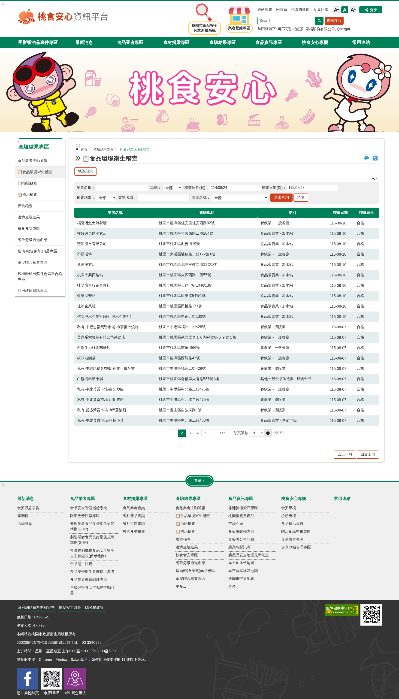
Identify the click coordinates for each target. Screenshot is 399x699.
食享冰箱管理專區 (296, 547)
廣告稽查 (25, 206)
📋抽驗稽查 (27, 183)
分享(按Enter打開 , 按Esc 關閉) (370, 9)
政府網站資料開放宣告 (36, 607)
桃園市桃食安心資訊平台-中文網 (63, 16)
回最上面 (367, 454)
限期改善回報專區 (85, 516)
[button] (268, 433)
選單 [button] (197, 481)
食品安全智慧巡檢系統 (88, 508)
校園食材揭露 (134, 531)
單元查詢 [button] (374, 178)
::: (4, 3)
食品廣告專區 (292, 539)
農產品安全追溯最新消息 (248, 555)
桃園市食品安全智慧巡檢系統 (205, 28)
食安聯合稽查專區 (32, 262)
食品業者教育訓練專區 (88, 579)
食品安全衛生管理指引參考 (92, 572)
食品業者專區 (130, 42)
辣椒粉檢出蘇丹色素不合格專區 (40, 276)
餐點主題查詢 (134, 524)
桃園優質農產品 (241, 516)
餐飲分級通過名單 (32, 240)
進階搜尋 (334, 20)
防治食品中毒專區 (296, 531)
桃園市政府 (300, 10)
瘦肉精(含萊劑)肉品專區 (37, 251)
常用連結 (361, 42)
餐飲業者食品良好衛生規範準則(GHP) (92, 526)
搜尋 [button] (319, 21)
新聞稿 (22, 516)
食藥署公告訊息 (241, 539)
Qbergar (343, 29)
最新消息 (84, 42)
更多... (181, 586)
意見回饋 (321, 10)
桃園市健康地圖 (241, 579)
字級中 (344, 9)
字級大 (353, 9)
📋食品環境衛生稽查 (35, 172)
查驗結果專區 (222, 42)
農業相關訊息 (239, 547)
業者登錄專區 (239, 28)
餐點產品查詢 (134, 516)
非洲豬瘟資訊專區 (32, 291)
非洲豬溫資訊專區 (243, 508)
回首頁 (281, 10)
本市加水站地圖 (241, 563)
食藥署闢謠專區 (241, 531)
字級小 (336, 9)
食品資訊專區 (269, 42)
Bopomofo (375, 158)
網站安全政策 (70, 607)
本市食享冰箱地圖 (243, 571)
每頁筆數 (240, 433)
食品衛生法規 (81, 564)
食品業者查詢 (134, 508)
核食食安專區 (29, 228)
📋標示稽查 (27, 195)
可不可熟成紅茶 (291, 29)
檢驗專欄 (288, 516)
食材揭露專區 (176, 42)
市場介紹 (235, 524)
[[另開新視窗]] (342, 610)
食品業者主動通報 (32, 161)
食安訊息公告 (28, 508)
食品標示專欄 (292, 524)
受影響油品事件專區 (38, 42)
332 (222, 433)
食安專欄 (288, 508)
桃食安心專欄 (315, 42)
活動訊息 (24, 524)
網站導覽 (264, 10)
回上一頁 (345, 454)
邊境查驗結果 (29, 217)
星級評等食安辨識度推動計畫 (92, 590)
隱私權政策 (94, 607)
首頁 (84, 149)
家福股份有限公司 (320, 29)
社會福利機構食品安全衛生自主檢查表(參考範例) (92, 553)
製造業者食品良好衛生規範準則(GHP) (92, 540)
